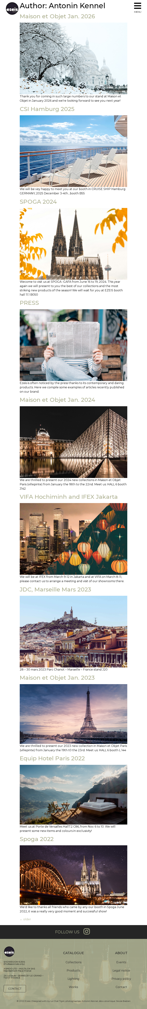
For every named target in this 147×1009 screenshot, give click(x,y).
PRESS (29, 302)
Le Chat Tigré (57, 1001)
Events (121, 962)
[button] (15, 988)
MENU (137, 11)
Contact (121, 987)
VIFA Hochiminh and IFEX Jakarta (69, 496)
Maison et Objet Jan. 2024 (57, 399)
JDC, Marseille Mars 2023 (55, 589)
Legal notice (121, 970)
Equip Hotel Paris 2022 (52, 758)
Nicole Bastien (123, 1001)
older (25, 919)
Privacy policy (121, 978)
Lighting (73, 978)
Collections (73, 962)
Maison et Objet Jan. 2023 (57, 677)
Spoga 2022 (37, 838)
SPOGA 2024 (38, 201)
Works (73, 987)
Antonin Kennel (90, 1001)
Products (73, 970)
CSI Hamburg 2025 (47, 108)
